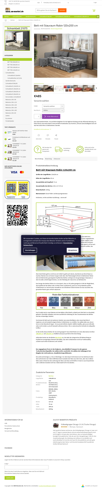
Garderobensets (11, 81)
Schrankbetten (10, 73)
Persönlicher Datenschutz (52, 3)
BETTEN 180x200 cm (14, 62)
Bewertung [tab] (48, 159)
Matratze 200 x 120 (11, 102)
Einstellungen (30, 250)
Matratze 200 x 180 (11, 110)
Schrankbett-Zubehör (14, 76)
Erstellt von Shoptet (91, 486)
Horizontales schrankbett (13, 97)
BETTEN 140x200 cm (14, 67)
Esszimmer (9, 118)
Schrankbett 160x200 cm (13, 92)
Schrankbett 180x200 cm (13, 94)
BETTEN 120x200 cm (14, 70)
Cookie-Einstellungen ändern (47, 486)
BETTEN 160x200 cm (14, 65)
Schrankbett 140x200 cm (13, 89)
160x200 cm (49, 334)
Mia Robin (58, 338)
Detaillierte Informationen (41, 129)
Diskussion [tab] (57, 159)
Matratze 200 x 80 (11, 113)
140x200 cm (39, 334)
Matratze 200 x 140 (11, 105)
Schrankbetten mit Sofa (15, 78)
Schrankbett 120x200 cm (13, 86)
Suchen (62, 10)
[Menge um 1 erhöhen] (41, 115)
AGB (38, 3)
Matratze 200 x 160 (11, 108)
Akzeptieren (72, 250)
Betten (8, 59)
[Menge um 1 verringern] (41, 117)
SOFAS (8, 116)
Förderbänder (10, 121)
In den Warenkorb (52, 116)
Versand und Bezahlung (11, 431)
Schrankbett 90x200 (11, 84)
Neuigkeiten (8, 429)
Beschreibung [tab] (39, 159)
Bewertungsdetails (56, 29)
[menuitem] (7, 16)
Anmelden (9, 478)
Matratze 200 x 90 (11, 100)
